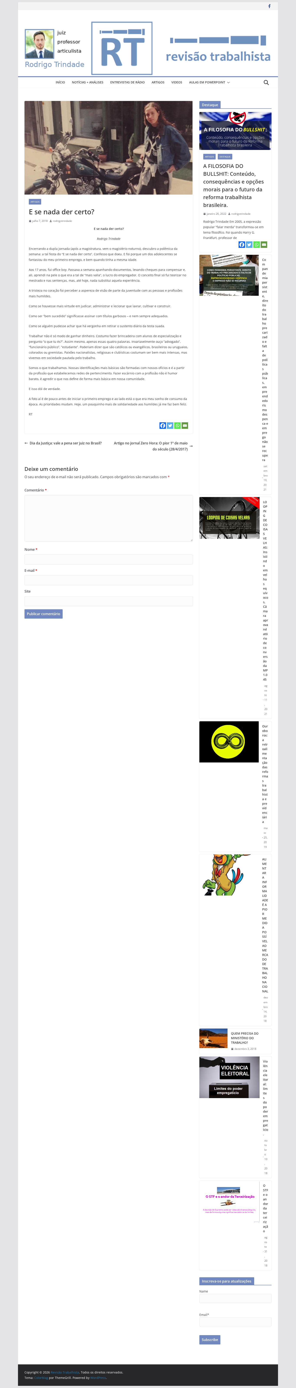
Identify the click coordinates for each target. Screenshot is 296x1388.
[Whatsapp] (177, 425)
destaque (225, 156)
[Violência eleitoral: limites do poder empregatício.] (229, 1117)
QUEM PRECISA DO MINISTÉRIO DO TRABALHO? (245, 1038)
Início (60, 82)
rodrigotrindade (62, 221)
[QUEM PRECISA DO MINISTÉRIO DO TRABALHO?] (213, 1041)
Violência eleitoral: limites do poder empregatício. (265, 1097)
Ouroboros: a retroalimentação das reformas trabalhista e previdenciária (265, 774)
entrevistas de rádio (127, 82)
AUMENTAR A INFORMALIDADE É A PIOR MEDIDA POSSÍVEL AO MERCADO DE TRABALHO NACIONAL (265, 925)
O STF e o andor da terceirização (265, 1208)
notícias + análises (87, 82)
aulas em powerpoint (207, 82)
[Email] (185, 425)
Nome (30, 549)
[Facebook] (162, 425)
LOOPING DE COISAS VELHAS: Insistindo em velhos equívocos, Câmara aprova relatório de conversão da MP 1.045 (265, 590)
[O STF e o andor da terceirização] (229, 1225)
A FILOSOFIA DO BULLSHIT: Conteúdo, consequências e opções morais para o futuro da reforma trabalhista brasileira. (233, 185)
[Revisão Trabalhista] (148, 23)
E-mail (30, 570)
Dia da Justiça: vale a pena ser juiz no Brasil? (66, 443)
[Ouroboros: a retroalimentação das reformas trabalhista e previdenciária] (229, 786)
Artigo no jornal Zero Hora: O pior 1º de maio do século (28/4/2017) (151, 446)
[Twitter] (170, 425)
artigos (158, 82)
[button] (227, 82)
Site (27, 591)
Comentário (35, 490)
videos (176, 82)
